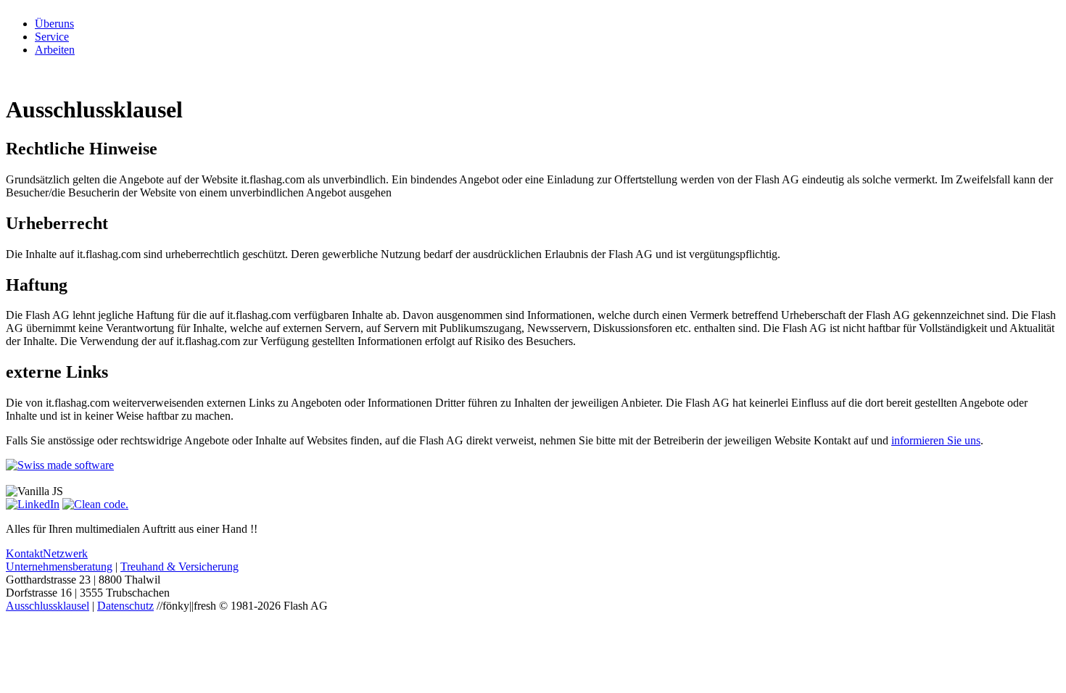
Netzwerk (65, 553)
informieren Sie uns (935, 440)
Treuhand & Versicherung (179, 566)
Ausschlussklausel (47, 605)
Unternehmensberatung (59, 566)
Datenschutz (125, 605)
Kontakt (24, 553)
